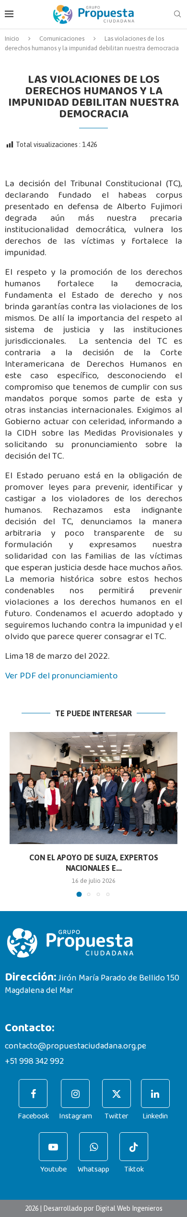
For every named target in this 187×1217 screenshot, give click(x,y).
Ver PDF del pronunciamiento (61, 675)
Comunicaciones (61, 38)
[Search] (177, 14)
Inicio (12, 38)
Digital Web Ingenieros (129, 1208)
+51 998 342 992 (34, 1061)
